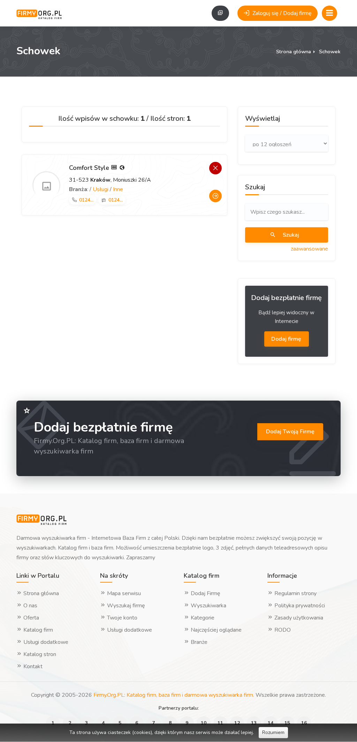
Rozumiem (273, 732)
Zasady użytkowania (298, 618)
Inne (118, 189)
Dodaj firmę (287, 339)
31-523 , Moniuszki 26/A (110, 180)
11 (220, 723)
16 (304, 723)
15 (287, 723)
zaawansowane (309, 249)
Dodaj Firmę (204, 593)
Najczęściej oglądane (215, 630)
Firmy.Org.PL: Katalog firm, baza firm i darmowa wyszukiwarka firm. (173, 695)
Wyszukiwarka (207, 605)
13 (254, 723)
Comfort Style (90, 168)
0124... (86, 200)
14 (270, 723)
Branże (198, 642)
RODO (282, 630)
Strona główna (293, 51)
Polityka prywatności (299, 605)
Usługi (100, 189)
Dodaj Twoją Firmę (290, 431)
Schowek (330, 51)
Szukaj (290, 235)
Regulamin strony (295, 593)
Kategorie (201, 618)
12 (237, 723)
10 (203, 723)
